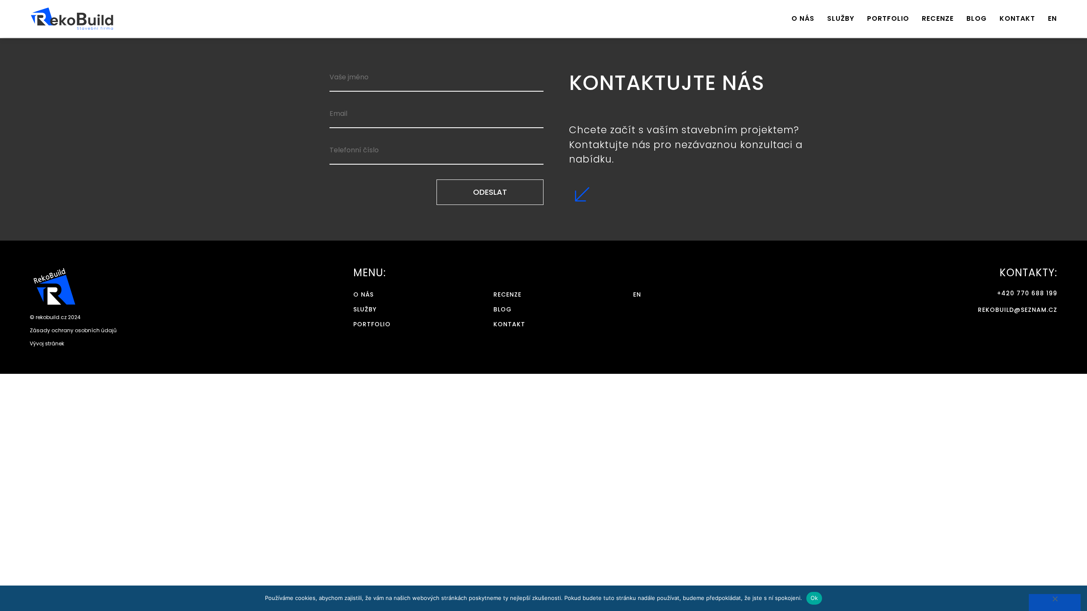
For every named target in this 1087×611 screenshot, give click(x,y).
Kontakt (1017, 18)
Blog (976, 18)
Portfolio (888, 18)
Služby (840, 18)
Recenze (938, 18)
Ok (814, 597)
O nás (802, 18)
